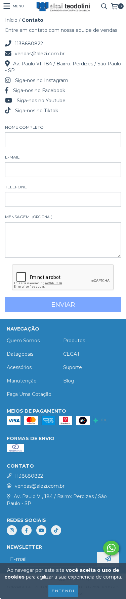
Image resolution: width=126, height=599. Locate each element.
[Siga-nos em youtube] (41, 530)
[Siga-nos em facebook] (27, 530)
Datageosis (20, 354)
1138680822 (29, 44)
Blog (68, 381)
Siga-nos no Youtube (41, 101)
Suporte (72, 367)
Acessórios (19, 367)
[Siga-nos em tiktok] (56, 530)
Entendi (63, 590)
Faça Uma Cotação (29, 394)
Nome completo (24, 127)
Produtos (74, 341)
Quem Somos (23, 341)
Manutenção (22, 381)
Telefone (16, 186)
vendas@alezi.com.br (40, 54)
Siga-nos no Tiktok (36, 111)
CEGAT (71, 354)
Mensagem (28, 216)
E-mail (12, 157)
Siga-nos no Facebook (39, 90)
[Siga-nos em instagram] (12, 530)
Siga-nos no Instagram (41, 80)
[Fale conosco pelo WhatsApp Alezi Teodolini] (111, 548)
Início (11, 20)
